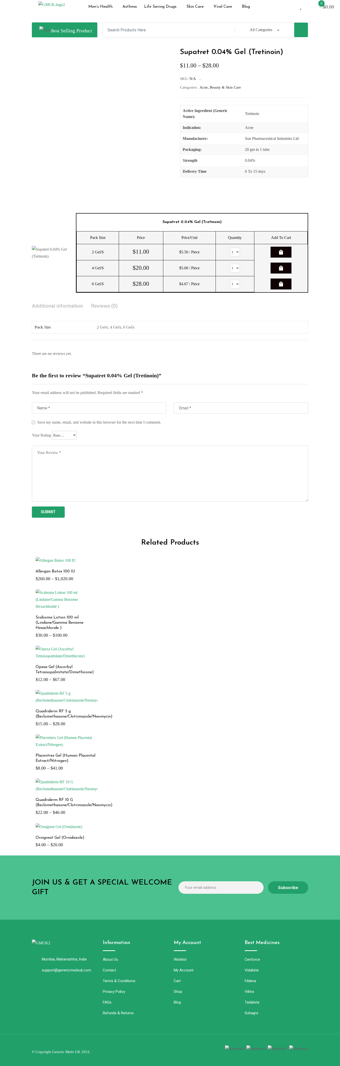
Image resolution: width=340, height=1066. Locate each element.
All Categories (261, 30)
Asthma (129, 7)
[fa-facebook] (149, 1050)
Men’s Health (100, 7)
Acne (204, 87)
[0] (316, 6)
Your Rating (41, 435)
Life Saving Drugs (160, 7)
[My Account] (292, 6)
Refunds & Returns (118, 1013)
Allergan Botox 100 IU (55, 571)
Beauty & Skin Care (225, 87)
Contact (109, 970)
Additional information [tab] (57, 306)
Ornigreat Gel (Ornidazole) (60, 838)
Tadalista (252, 1002)
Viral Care (223, 7)
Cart (177, 981)
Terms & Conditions (119, 981)
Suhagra (251, 1013)
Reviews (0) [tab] (104, 306)
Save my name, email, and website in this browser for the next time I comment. (99, 422)
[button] (102, 6)
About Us (110, 959)
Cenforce (252, 959)
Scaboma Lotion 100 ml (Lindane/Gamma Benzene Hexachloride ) (59, 623)
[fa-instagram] (167, 1050)
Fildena (250, 981)
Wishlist (180, 959)
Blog (246, 7)
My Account (183, 970)
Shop (178, 991)
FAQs (107, 1002)
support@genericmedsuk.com (66, 970)
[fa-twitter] (158, 1050)
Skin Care (195, 7)
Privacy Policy (114, 991)
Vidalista (252, 970)
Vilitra (249, 991)
